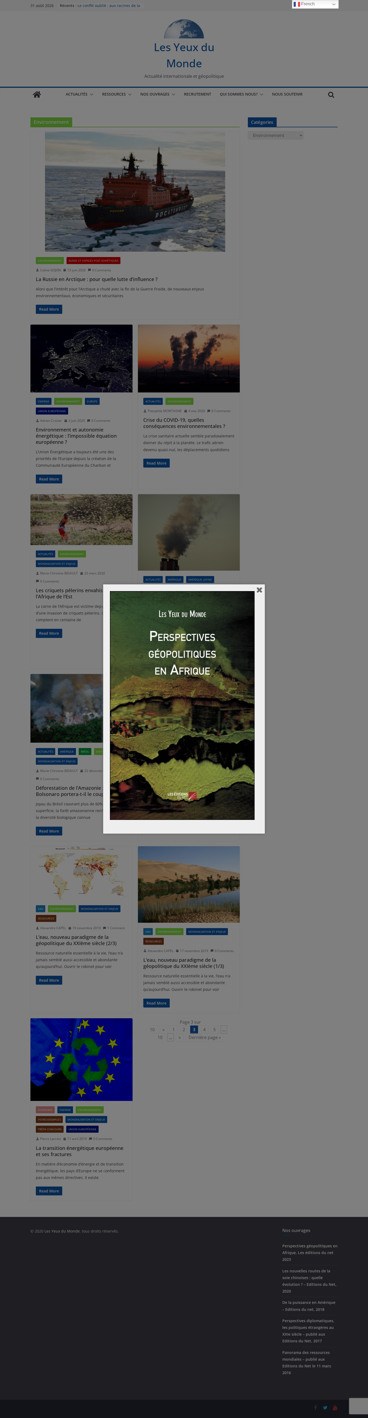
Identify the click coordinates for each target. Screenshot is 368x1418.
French (307, 4)
